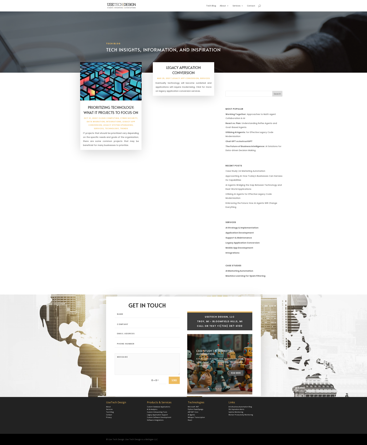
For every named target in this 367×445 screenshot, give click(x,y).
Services (236, 6)
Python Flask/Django (195, 409)
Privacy (109, 417)
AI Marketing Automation (239, 270)
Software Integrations (155, 420)
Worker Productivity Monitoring (241, 415)
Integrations (113, 121)
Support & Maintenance (239, 237)
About (223, 6)
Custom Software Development (159, 417)
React (190, 420)
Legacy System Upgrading (118, 125)
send (174, 380)
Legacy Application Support (157, 415)
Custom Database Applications (158, 407)
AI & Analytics (152, 409)
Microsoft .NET (193, 407)
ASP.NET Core (193, 412)
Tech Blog (211, 6)
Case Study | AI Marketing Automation (245, 171)
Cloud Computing (109, 118)
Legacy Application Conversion (183, 70)
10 (230, 388)
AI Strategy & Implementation (242, 227)
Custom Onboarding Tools (157, 412)
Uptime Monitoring (236, 412)
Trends (124, 128)
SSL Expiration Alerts (236, 409)
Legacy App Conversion (185, 78)
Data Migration (96, 121)
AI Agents (191, 415)
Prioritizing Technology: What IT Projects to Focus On (111, 110)
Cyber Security (128, 118)
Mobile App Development (239, 247)
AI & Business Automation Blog (240, 407)
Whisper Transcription (196, 417)
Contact (251, 6)
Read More (236, 373)
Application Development (240, 232)
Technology (112, 128)
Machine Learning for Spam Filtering (245, 275)
